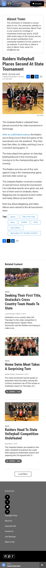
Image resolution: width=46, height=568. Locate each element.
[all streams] (42, 565)
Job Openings (10, 537)
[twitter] (7, 502)
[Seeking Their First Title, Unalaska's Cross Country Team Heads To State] (22, 277)
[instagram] (7, 511)
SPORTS (24, 222)
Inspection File (10, 526)
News (12, 222)
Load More (23, 474)
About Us (8, 521)
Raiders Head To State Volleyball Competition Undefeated (21, 434)
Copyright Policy (11, 516)
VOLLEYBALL (15, 228)
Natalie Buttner (10, 374)
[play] (3, 565)
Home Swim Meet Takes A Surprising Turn (22, 366)
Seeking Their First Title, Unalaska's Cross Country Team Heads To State (23, 301)
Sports (12, 217)
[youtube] (7, 506)
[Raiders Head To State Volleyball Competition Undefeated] (22, 411)
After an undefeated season (16, 134)
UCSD (35, 222)
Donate (38, 4)
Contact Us (9, 531)
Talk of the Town (28, 217)
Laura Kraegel (9, 314)
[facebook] (7, 497)
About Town (16, 19)
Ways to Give (10, 542)
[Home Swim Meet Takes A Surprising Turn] (22, 346)
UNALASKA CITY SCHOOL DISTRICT (24, 233)
